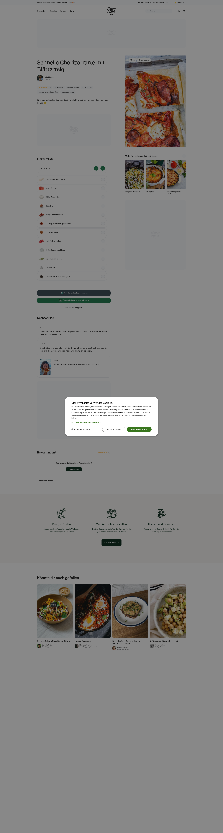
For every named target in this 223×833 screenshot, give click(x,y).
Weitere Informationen (86, 418)
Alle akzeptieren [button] (139, 429)
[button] (111, 422)
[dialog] (111, 416)
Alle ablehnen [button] (114, 429)
